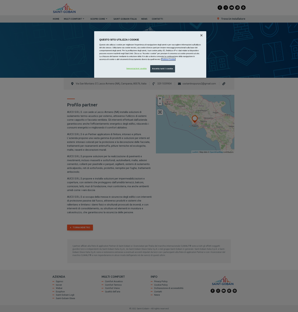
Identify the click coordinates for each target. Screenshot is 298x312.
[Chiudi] (201, 35)
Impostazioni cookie (136, 68)
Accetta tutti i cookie (162, 69)
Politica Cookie (168, 59)
